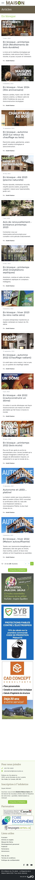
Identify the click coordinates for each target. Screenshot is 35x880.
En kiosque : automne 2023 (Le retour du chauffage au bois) (15, 135)
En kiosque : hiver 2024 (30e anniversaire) (16, 88)
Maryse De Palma (7, 842)
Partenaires (5, 849)
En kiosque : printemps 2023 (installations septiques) (16, 270)
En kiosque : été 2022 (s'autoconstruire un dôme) (15, 398)
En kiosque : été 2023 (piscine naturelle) (15, 178)
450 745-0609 (8, 768)
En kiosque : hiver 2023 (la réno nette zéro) (16, 313)
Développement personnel (10, 844)
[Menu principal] (3, 3)
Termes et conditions (8, 858)
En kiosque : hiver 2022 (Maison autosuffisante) (16, 540)
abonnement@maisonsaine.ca (13, 771)
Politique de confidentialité (10, 860)
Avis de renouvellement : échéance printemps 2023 (17, 225)
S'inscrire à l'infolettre (17, 570)
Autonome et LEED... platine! (15, 491)
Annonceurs (5, 851)
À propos (4, 837)
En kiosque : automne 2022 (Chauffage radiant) (17, 356)
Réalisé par (23, 876)
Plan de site (5, 856)
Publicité (4, 846)
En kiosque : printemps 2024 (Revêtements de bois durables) (16, 45)
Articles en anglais (7, 840)
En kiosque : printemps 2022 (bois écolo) (16, 444)
